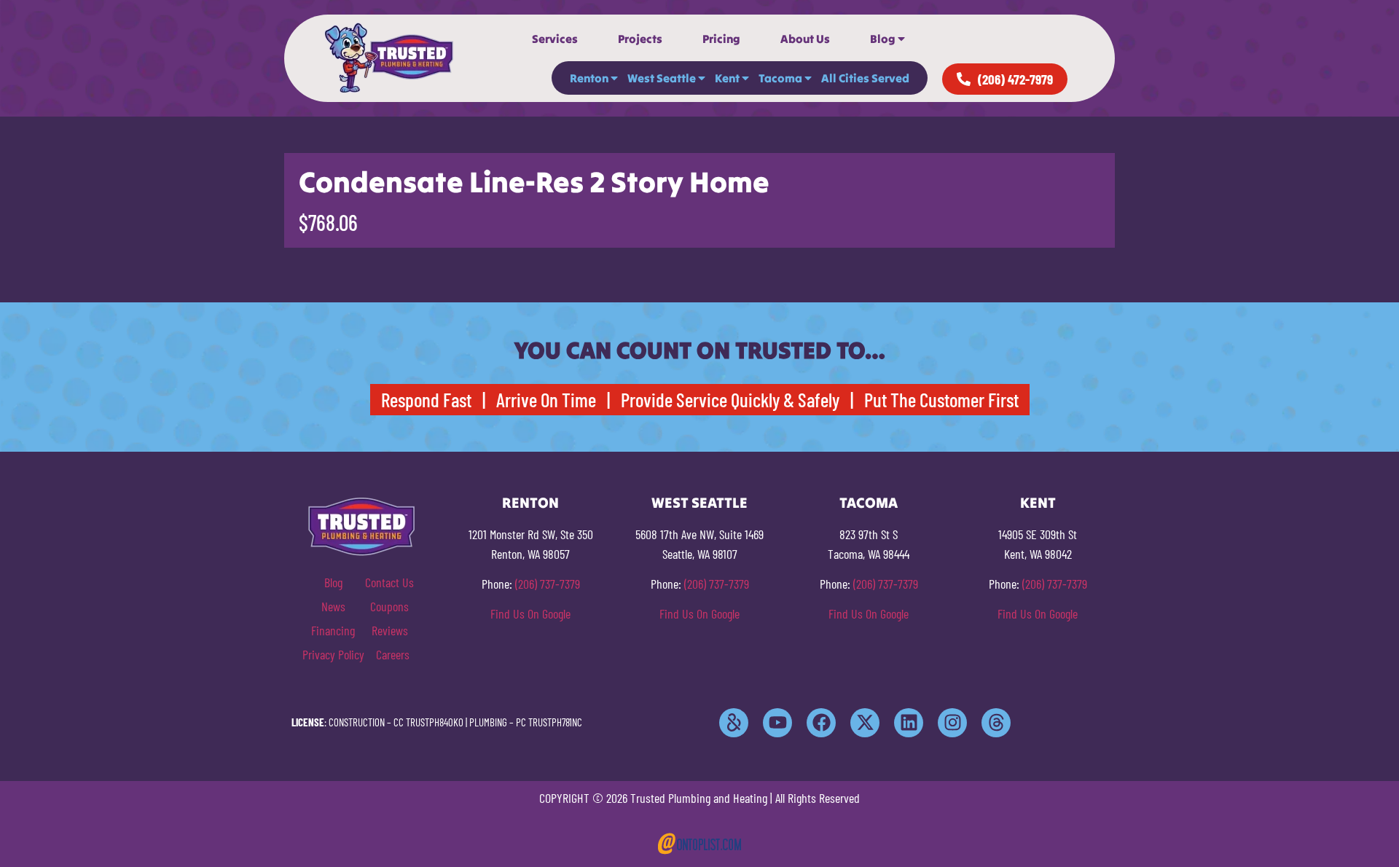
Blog (883, 38)
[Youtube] (777, 722)
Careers (392, 654)
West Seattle (661, 78)
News (333, 606)
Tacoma (780, 78)
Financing (333, 630)
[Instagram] (952, 722)
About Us (805, 38)
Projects (640, 38)
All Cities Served (865, 78)
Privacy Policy (333, 654)
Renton (589, 78)
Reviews (390, 630)
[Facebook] (821, 722)
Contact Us (389, 582)
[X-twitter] (864, 722)
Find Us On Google (530, 613)
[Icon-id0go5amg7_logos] (733, 722)
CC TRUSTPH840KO (428, 722)
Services (555, 38)
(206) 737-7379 (547, 584)
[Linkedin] (908, 722)
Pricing (721, 38)
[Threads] (996, 722)
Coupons (389, 606)
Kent (727, 78)
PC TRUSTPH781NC (549, 722)
